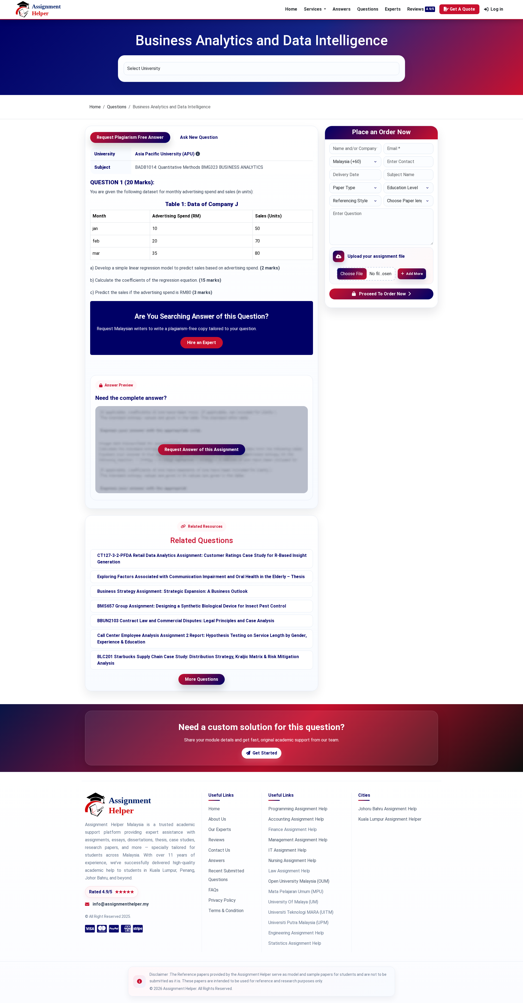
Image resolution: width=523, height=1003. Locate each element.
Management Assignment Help (297, 839)
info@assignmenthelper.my (121, 904)
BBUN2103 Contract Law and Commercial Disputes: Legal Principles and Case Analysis (185, 620)
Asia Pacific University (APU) (164, 154)
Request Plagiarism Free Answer (130, 137)
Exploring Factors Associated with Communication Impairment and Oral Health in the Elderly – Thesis (201, 576)
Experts (393, 9)
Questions (367, 9)
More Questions (201, 679)
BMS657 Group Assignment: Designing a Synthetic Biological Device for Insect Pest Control (191, 606)
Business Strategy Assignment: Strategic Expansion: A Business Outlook (172, 591)
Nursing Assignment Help (292, 860)
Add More (414, 274)
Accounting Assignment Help (296, 819)
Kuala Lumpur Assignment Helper (389, 819)
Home (291, 9)
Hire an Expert (201, 342)
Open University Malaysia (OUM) (298, 881)
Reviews (415, 9)
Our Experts (219, 829)
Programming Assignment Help (297, 808)
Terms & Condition (226, 910)
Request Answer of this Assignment (202, 449)
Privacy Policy (222, 900)
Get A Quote (462, 9)
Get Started (265, 753)
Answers (342, 9)
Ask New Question (199, 137)
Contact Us (219, 850)
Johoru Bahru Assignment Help (387, 808)
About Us (217, 819)
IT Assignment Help (287, 850)
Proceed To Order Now (382, 293)
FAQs (213, 889)
